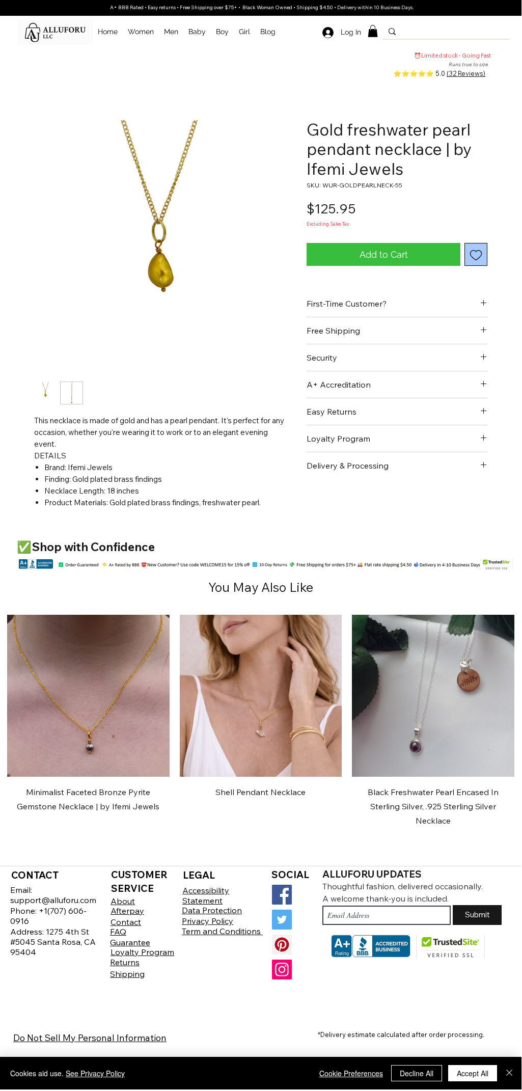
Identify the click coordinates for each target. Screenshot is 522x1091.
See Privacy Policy (95, 1073)
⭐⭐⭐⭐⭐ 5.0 (420, 73)
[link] (373, 31)
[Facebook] (282, 895)
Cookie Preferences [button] (351, 1073)
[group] (261, 721)
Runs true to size (468, 64)
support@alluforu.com (53, 900)
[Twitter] (282, 920)
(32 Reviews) (466, 73)
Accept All (472, 1073)
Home (43, 83)
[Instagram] (282, 969)
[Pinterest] (282, 944)
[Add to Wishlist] (475, 254)
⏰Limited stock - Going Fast (452, 55)
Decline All (416, 1073)
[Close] (509, 1073)
